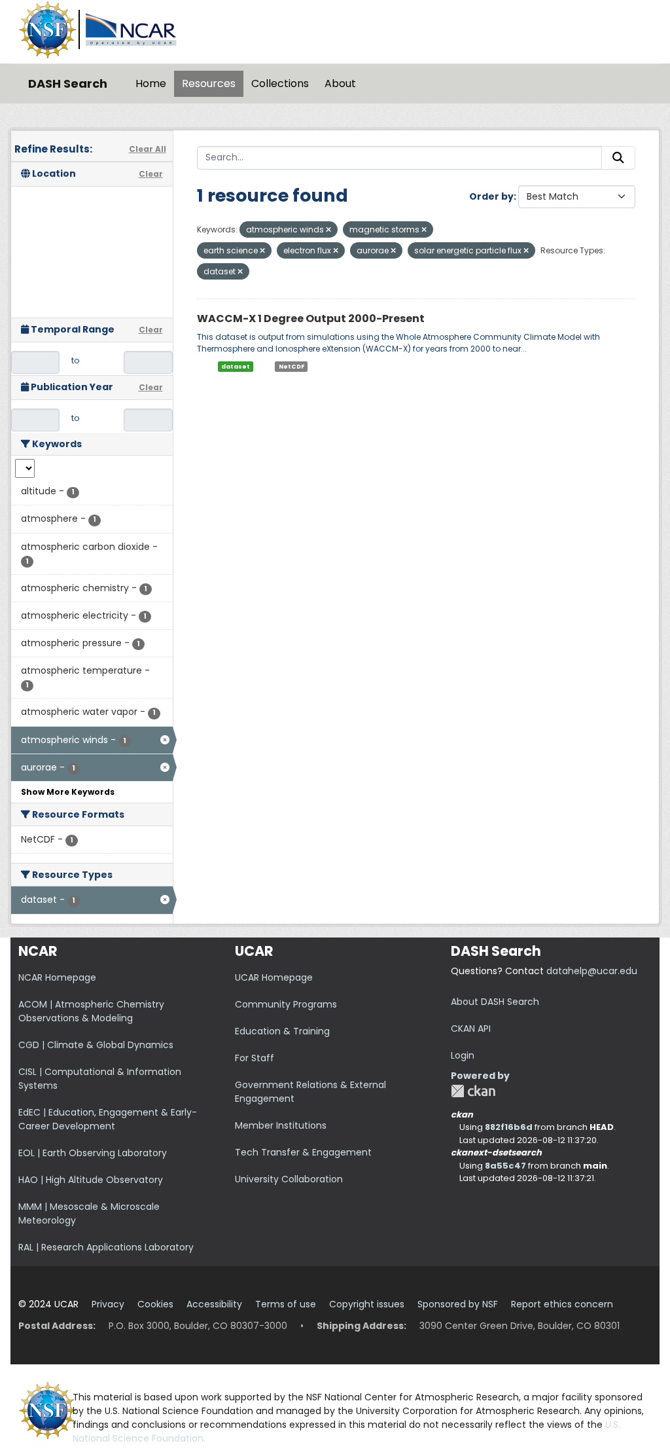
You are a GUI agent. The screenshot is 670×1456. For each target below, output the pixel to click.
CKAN (473, 1091)
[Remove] (328, 230)
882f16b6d (509, 1127)
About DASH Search (495, 1001)
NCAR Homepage (57, 977)
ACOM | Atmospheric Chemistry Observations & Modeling (91, 1011)
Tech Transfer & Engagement (303, 1152)
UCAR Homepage (274, 977)
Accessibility (214, 1304)
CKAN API (471, 1028)
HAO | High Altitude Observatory (90, 1179)
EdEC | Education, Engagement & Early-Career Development (107, 1119)
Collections (280, 83)
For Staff (254, 1058)
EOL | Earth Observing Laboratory (92, 1152)
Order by (491, 196)
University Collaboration (289, 1179)
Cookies (155, 1304)
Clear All (147, 149)
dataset (235, 367)
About (340, 83)
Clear (151, 173)
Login (462, 1055)
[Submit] (618, 158)
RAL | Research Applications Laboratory (106, 1247)
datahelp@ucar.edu (591, 970)
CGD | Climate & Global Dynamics (95, 1044)
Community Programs (286, 1004)
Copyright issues (366, 1304)
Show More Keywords (68, 791)
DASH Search (67, 83)
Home (150, 83)
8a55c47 (505, 1165)
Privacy (108, 1304)
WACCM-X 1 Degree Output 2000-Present (311, 318)
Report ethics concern (562, 1304)
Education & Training (282, 1031)
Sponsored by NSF (457, 1304)
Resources (209, 83)
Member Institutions (280, 1125)
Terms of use (285, 1304)
